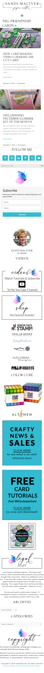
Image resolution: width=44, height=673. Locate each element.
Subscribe (22, 215)
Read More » (8, 77)
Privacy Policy (10, 666)
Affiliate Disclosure (25, 666)
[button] (22, 15)
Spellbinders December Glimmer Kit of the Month (18, 119)
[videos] (22, 278)
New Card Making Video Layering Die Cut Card (18, 57)
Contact (37, 666)
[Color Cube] (22, 394)
